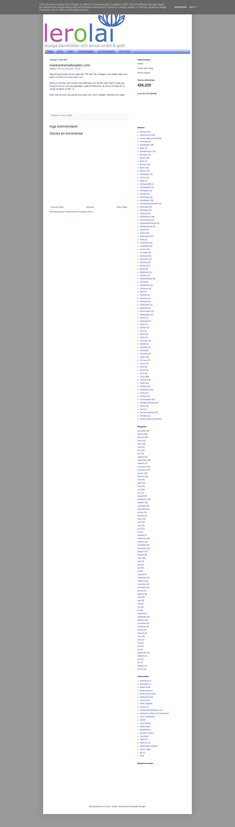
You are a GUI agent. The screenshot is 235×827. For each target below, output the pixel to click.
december (141, 431)
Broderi (143, 164)
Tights (142, 357)
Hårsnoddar (145, 220)
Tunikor (143, 380)
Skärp (142, 337)
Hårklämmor (145, 217)
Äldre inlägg (122, 207)
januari (140, 434)
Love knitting (145, 723)
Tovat (142, 367)
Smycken (144, 341)
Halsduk (143, 194)
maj (139, 447)
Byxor (142, 168)
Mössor (143, 266)
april (139, 444)
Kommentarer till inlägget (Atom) (79, 212)
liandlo (143, 720)
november (141, 467)
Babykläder (145, 145)
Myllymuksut (145, 730)
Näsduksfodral (146, 279)
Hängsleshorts (146, 226)
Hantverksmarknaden (65, 69)
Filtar (142, 181)
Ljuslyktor (144, 252)
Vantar (142, 393)
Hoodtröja (144, 210)
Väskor (143, 406)
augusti (140, 457)
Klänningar (144, 236)
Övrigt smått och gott (148, 419)
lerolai (139, 94)
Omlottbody (145, 285)
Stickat (143, 350)
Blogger (142, 806)
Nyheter (143, 275)
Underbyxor (145, 390)
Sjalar (142, 324)
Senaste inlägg (56, 207)
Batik (142, 148)
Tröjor (142, 376)
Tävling (143, 386)
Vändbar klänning (147, 403)
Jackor (143, 230)
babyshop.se (145, 681)
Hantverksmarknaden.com (71, 77)
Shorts (142, 318)
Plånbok (143, 295)
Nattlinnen (144, 272)
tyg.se (142, 752)
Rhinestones (145, 311)
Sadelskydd (145, 315)
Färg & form (145, 700)
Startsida (90, 207)
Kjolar (142, 233)
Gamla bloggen (86, 51)
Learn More (180, 7)
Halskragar (144, 197)
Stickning (144, 354)
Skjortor (143, 328)
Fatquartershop (146, 697)
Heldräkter (144, 207)
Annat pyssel (145, 135)
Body (142, 161)
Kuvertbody (145, 243)
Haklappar (144, 191)
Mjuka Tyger (145, 726)
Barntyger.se (145, 684)
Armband (144, 142)
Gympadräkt (145, 184)
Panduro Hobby (147, 733)
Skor (142, 331)
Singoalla (144, 321)
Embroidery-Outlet (148, 694)
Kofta (142, 239)
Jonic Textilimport (147, 717)
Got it (193, 7)
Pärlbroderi (145, 305)
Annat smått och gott (148, 138)
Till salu (78, 69)
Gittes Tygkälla (146, 703)
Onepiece (144, 288)
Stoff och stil (145, 743)
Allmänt (143, 132)
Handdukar (145, 200)
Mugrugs (144, 262)
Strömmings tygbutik (148, 746)
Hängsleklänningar (148, 223)
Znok (142, 756)
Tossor (143, 364)
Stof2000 (144, 739)
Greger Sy (144, 707)
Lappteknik (144, 246)
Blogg (50, 51)
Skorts (142, 334)
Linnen (143, 249)
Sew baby (144, 736)
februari (140, 437)
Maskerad (144, 256)
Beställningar (145, 151)
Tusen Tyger (145, 749)
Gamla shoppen (106, 51)
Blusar (142, 158)
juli (138, 453)
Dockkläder (145, 174)
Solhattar (144, 347)
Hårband (144, 213)
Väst (142, 409)
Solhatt (143, 344)
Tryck (142, 373)
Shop (60, 51)
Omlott (142, 282)
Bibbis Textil (145, 687)
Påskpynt (144, 301)
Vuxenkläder (145, 399)
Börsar (143, 171)
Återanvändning (147, 412)
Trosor (142, 370)
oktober (140, 463)
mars (139, 441)
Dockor (143, 177)
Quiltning (144, 308)
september (142, 460)
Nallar (142, 269)
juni (139, 450)
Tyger (70, 51)
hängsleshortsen (57, 86)
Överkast (144, 416)
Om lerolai (124, 51)
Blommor (144, 155)
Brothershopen (146, 691)
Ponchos (144, 298)
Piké (142, 292)
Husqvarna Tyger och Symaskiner (154, 713)
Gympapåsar (145, 187)
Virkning (143, 396)
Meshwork (144, 259)
